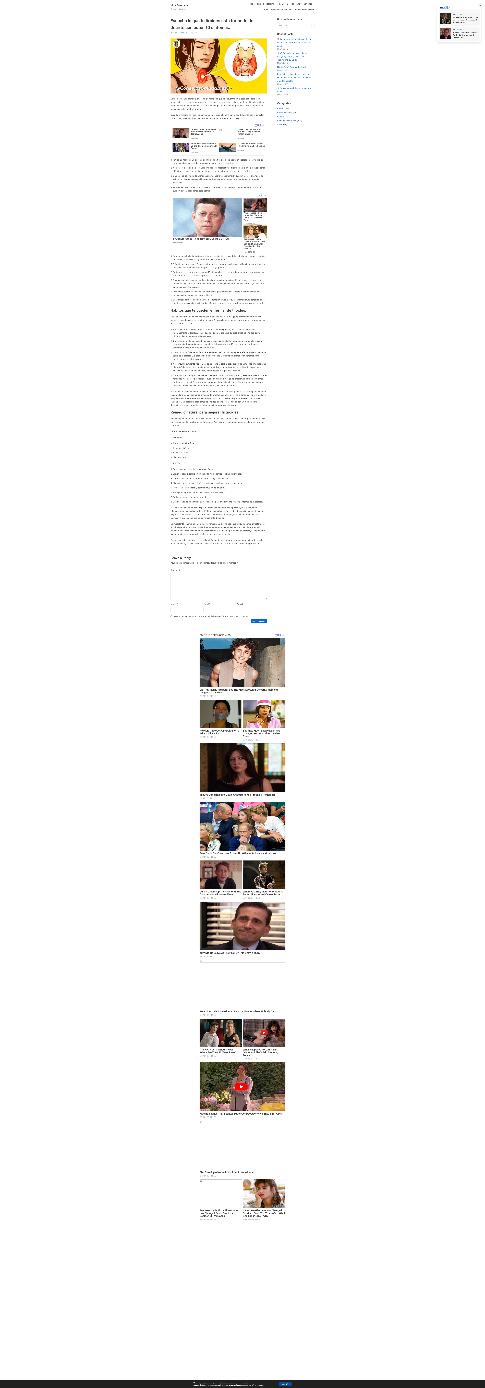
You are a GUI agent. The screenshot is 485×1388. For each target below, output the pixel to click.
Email (206, 604)
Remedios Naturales (267, 4)
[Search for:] (295, 25)
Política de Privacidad (304, 9)
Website (240, 604)
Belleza (290, 4)
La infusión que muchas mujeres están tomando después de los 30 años (294, 42)
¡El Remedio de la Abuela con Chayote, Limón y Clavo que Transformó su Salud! (292, 56)
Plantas (280, 116)
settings (260, 1385)
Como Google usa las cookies (277, 9)
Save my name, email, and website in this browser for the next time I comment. (211, 616)
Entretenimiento (304, 4)
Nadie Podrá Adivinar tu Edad (291, 67)
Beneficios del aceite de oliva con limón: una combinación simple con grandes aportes (294, 77)
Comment (176, 570)
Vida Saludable (179, 33)
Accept (285, 1384)
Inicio (252, 4)
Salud (282, 4)
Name (174, 604)
